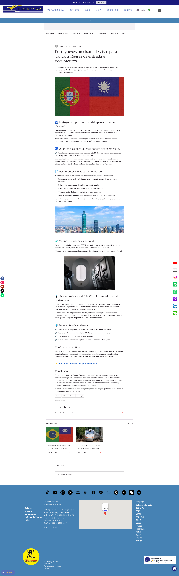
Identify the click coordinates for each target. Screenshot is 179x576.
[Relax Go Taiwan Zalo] (175, 306)
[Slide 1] (88, 20)
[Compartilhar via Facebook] (56, 407)
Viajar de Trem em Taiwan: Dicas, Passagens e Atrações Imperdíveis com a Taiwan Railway (89, 447)
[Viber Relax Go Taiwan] (175, 299)
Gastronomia (114, 33)
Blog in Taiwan (50, 33)
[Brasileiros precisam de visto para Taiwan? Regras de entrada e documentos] (59, 434)
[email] (175, 270)
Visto (58, 396)
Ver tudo (130, 423)
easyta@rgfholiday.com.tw (58, 518)
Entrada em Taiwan (68, 396)
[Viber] (116, 492)
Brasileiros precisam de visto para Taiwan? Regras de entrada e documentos (59, 447)
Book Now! (101, 2)
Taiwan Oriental (101, 33)
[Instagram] (175, 277)
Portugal (80, 396)
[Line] (175, 284)
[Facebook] (93, 492)
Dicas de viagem (60, 401)
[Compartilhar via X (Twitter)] (60, 407)
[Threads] (70, 492)
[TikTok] (47, 492)
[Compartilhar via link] (69, 407)
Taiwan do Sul (76, 33)
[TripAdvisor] (78, 492)
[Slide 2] (90, 20)
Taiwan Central (88, 33)
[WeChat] (131, 492)
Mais (123, 33)
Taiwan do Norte (63, 33)
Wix (47, 568)
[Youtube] (175, 263)
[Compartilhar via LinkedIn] (65, 407)
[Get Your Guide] (85, 492)
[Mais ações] (123, 46)
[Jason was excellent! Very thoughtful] (124, 492)
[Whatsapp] (175, 292)
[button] (98, 9)
